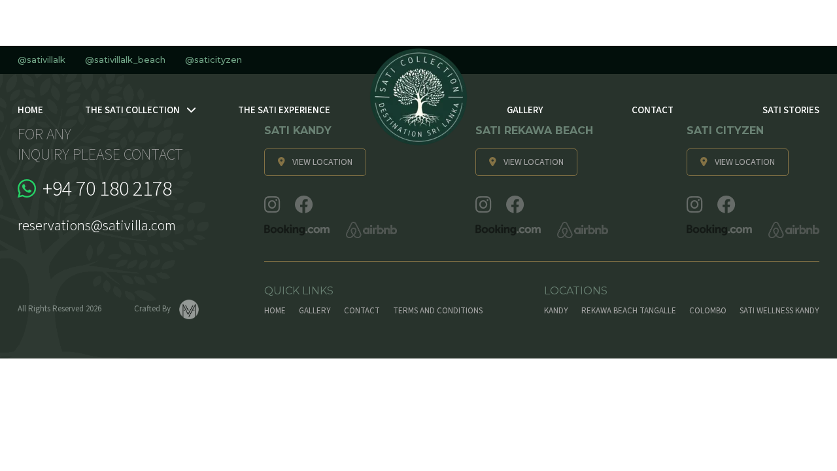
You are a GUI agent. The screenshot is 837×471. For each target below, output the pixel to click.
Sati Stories (790, 110)
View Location (322, 162)
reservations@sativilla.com (97, 225)
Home (30, 110)
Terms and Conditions (438, 311)
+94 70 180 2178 (107, 189)
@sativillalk (41, 60)
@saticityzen (213, 60)
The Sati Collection (132, 110)
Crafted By (153, 309)
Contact (653, 110)
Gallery (525, 110)
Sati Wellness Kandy (779, 311)
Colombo (707, 311)
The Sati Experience (284, 110)
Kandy (556, 311)
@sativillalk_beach (125, 60)
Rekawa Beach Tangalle (628, 311)
